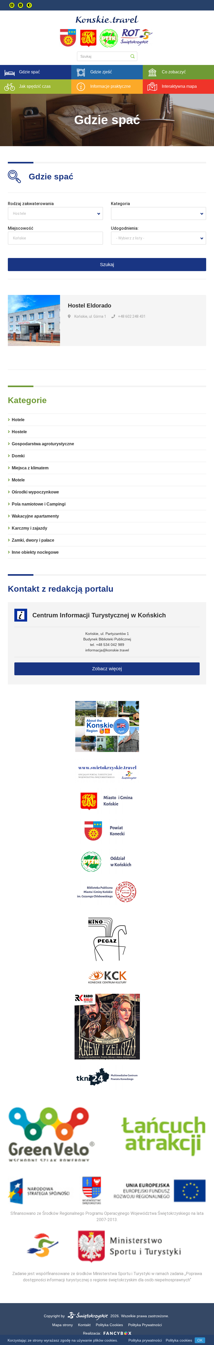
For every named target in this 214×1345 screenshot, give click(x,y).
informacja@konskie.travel (107, 650)
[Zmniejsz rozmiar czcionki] (20, 5)
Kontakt (84, 1325)
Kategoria (120, 203)
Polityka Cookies (109, 1325)
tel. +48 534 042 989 (107, 645)
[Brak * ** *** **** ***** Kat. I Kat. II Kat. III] (158, 213)
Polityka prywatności (145, 1340)
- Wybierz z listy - (130, 238)
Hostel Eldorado (89, 305)
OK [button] (200, 1340)
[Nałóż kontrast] (29, 5)
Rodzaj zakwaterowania (31, 203)
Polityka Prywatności (145, 1325)
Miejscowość (20, 228)
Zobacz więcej (107, 668)
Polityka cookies (179, 1340)
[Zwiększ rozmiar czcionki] (11, 5)
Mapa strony (62, 1325)
